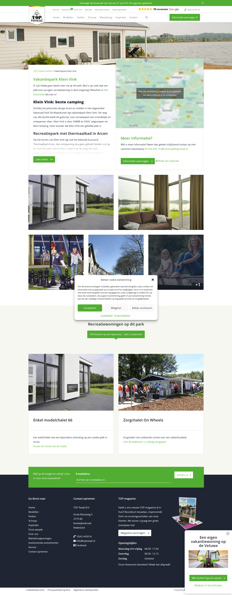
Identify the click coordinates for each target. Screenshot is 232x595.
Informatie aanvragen (184, 17)
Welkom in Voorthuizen (208, 585)
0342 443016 (84, 536)
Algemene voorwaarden (85, 589)
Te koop (32, 520)
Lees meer (42, 159)
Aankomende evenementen (43, 542)
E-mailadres (83, 473)
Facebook (80, 545)
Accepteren (90, 307)
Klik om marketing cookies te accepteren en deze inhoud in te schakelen (160, 93)
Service (32, 547)
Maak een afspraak (168, 160)
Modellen (33, 511)
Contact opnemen (38, 551)
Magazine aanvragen (133, 533)
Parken (32, 516)
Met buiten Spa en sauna (206, 578)
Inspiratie (33, 525)
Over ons (33, 533)
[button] (152, 279)
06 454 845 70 (153, 148)
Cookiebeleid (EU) (35, 589)
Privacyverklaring (122, 315)
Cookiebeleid (106, 315)
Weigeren (116, 307)
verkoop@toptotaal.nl (176, 148)
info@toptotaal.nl (85, 540)
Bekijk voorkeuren (142, 307)
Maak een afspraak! (159, 564)
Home (31, 507)
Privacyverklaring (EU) (59, 589)
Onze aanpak (35, 529)
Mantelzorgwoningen (39, 538)
